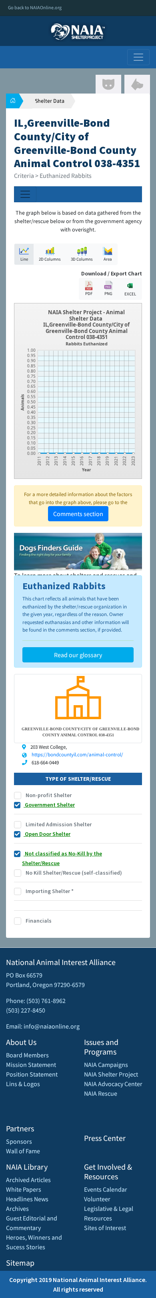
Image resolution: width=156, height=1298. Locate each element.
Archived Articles (28, 1180)
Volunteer (97, 1199)
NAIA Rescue (100, 1093)
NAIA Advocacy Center (113, 1084)
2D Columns (50, 259)
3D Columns (82, 259)
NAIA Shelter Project (111, 1074)
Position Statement (32, 1074)
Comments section (78, 514)
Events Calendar (105, 1189)
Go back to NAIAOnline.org (35, 7)
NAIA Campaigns (106, 1065)
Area (108, 259)
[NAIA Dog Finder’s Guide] (78, 551)
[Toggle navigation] (138, 57)
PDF (88, 293)
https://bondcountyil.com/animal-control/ (77, 754)
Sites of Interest (105, 1228)
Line (24, 259)
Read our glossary (78, 655)
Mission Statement (31, 1065)
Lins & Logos (23, 1084)
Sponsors (19, 1141)
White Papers (23, 1189)
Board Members (27, 1055)
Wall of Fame (23, 1151)
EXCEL (130, 294)
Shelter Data (49, 100)
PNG (108, 293)
